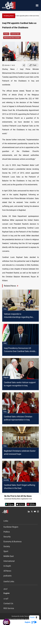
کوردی (5, 598)
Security (7, 536)
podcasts (7, 576)
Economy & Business (12, 541)
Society (6, 546)
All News (7, 571)
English (6, 593)
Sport (5, 551)
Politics (6, 34)
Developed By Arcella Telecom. (20, 616)
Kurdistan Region (10, 527)
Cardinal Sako (15, 34)
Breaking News (9, 16)
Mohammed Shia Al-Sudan (12, 37)
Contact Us (8, 603)
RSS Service (8, 608)
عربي (5, 588)
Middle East (8, 556)
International (9, 561)
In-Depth (7, 566)
